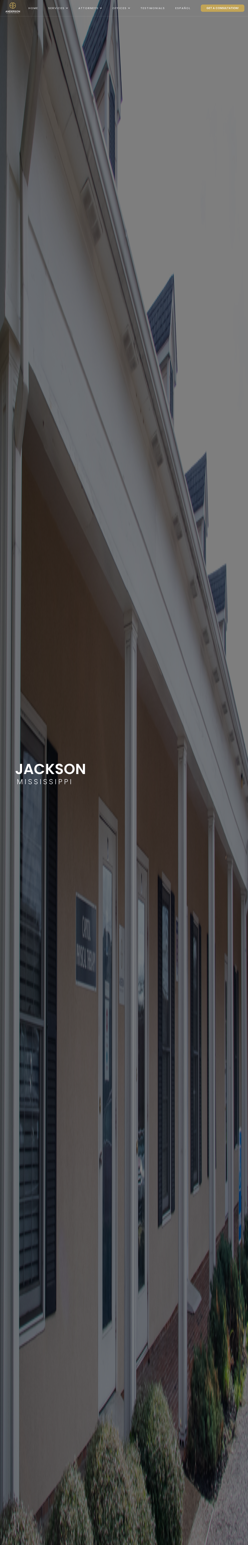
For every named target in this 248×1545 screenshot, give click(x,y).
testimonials (153, 8)
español (183, 8)
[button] (58, 8)
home (33, 8)
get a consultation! (222, 8)
